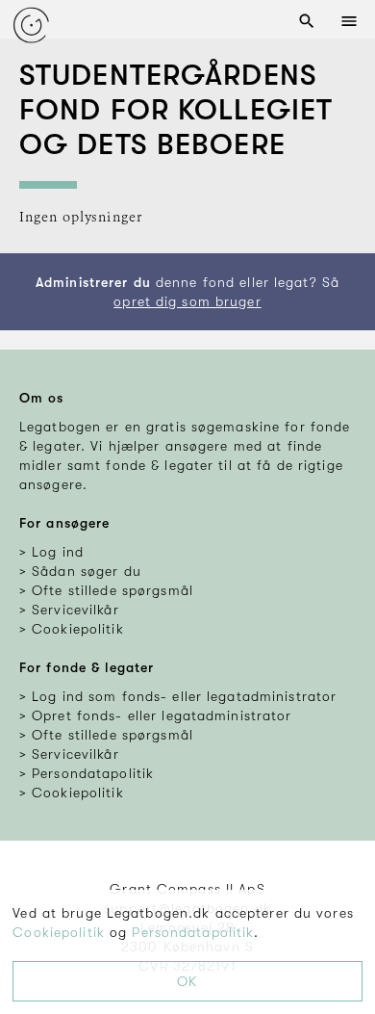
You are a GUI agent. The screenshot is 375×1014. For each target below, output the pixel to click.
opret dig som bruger (187, 301)
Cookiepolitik (58, 932)
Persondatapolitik (193, 932)
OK (187, 981)
